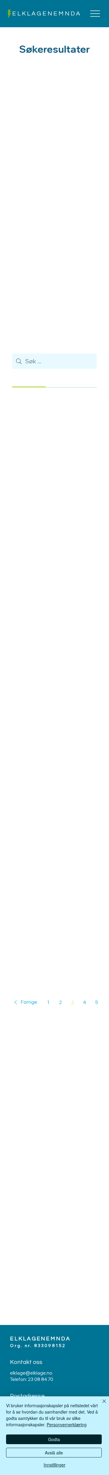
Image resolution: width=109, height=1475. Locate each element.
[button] (24, 1002)
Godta (54, 1439)
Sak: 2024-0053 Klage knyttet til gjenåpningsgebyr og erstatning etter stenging (52, 437)
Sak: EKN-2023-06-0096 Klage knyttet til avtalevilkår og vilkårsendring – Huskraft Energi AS (53, 578)
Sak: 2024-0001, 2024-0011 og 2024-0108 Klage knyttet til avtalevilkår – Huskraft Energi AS (52, 765)
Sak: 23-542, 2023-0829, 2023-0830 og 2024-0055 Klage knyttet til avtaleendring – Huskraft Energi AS (52, 718)
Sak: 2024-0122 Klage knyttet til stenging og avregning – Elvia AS (52, 531)
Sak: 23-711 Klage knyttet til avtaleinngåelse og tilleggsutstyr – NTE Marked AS (50, 905)
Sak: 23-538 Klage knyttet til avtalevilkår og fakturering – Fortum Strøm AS (50, 952)
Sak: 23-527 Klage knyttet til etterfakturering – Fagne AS (51, 670)
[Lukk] (100, 1405)
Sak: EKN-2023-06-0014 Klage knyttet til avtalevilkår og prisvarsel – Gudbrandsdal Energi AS (53, 858)
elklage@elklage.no (31, 1373)
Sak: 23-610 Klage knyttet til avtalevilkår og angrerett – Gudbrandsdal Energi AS (50, 811)
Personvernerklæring (67, 1424)
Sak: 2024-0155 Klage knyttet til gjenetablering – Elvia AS (52, 483)
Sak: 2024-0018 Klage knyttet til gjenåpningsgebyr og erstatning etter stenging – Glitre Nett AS (52, 624)
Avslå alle (54, 1453)
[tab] (29, 379)
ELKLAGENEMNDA (46, 14)
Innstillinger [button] (54, 1465)
